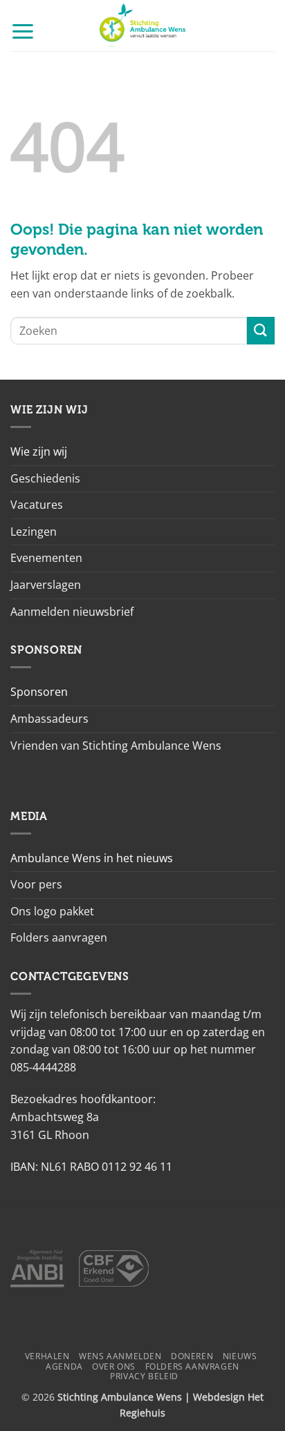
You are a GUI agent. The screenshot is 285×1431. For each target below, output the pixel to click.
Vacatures (36, 504)
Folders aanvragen (58, 937)
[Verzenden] (261, 330)
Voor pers (36, 884)
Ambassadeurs (49, 718)
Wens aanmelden (120, 1356)
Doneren (192, 1356)
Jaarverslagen (45, 584)
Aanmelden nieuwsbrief (72, 611)
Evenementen (46, 557)
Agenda (64, 1366)
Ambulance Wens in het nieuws (91, 858)
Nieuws (240, 1356)
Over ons (114, 1366)
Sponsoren (39, 691)
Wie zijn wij (38, 451)
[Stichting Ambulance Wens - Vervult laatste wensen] (143, 25)
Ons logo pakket (52, 911)
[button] (22, 30)
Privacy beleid (144, 1376)
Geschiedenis (45, 478)
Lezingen (33, 531)
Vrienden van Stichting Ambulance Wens (115, 745)
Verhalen (47, 1356)
